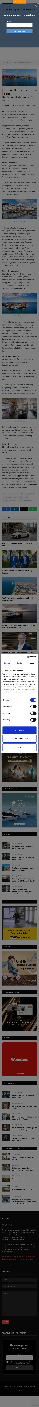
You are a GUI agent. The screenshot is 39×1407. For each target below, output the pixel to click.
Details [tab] (19, 663)
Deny (19, 747)
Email (8, 21)
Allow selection (19, 739)
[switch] (33, 706)
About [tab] (32, 663)
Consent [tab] (7, 663)
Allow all (19, 730)
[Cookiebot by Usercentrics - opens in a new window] (28, 657)
